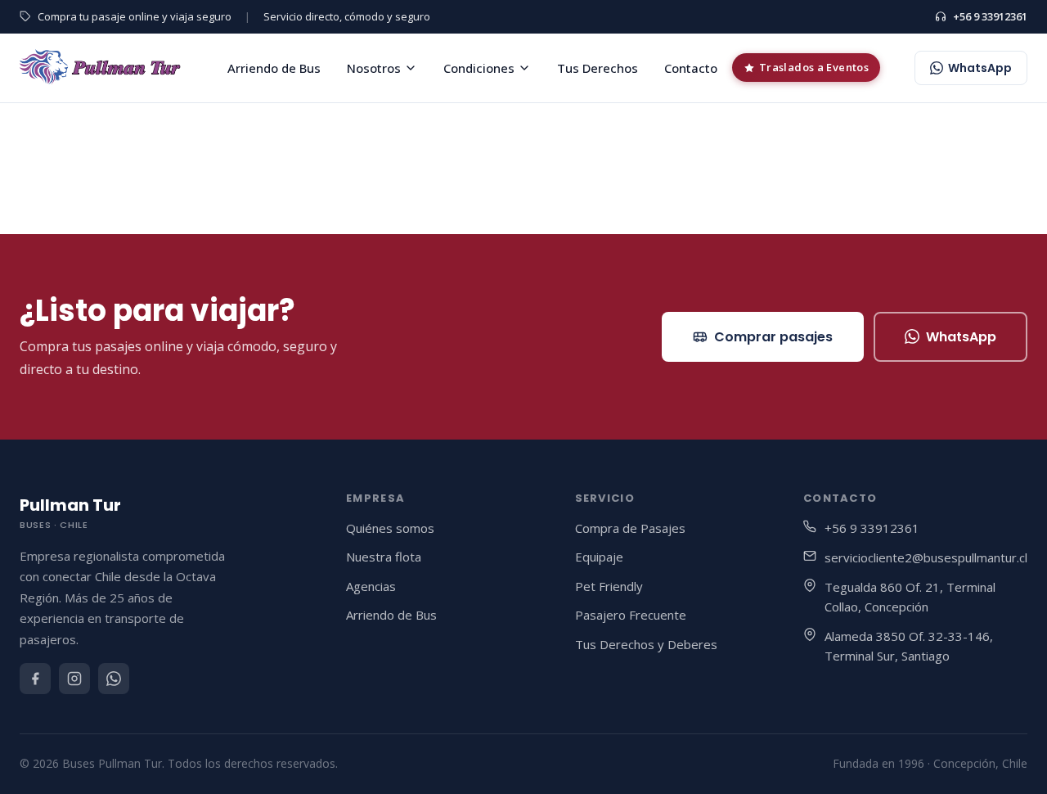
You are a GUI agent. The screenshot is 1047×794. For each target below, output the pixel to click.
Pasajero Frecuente (630, 615)
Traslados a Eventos (814, 67)
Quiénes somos (390, 528)
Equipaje (599, 556)
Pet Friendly (609, 586)
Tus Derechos (597, 68)
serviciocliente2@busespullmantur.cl (926, 557)
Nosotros (374, 68)
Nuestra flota (383, 556)
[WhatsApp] (113, 678)
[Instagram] (74, 678)
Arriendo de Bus (274, 68)
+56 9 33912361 (990, 16)
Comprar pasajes (773, 336)
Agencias (371, 586)
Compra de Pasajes (630, 528)
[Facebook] (35, 678)
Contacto (690, 68)
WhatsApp (961, 336)
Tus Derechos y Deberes (646, 644)
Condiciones (479, 68)
